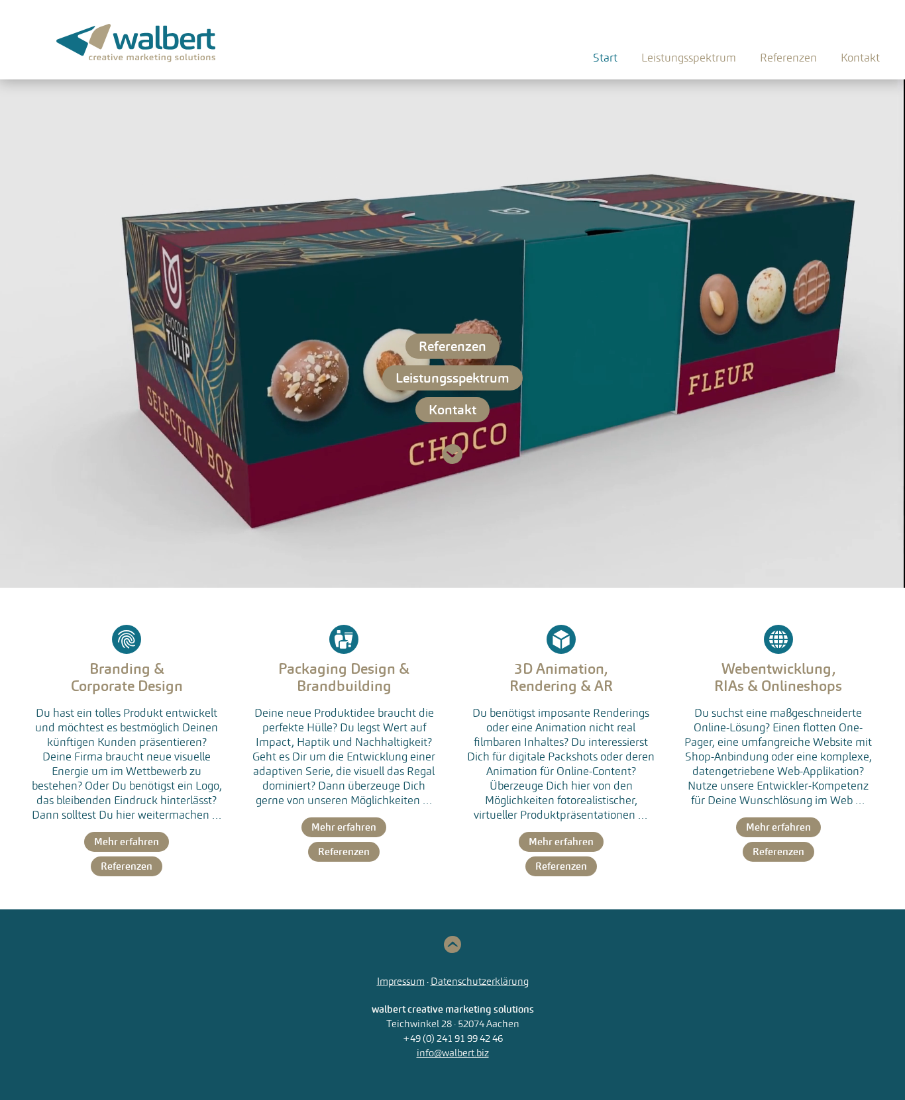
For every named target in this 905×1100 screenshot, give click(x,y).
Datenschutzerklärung (480, 981)
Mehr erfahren (126, 841)
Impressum (401, 981)
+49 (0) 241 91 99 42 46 (453, 1038)
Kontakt (860, 57)
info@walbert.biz (453, 1052)
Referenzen (788, 57)
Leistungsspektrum (452, 378)
